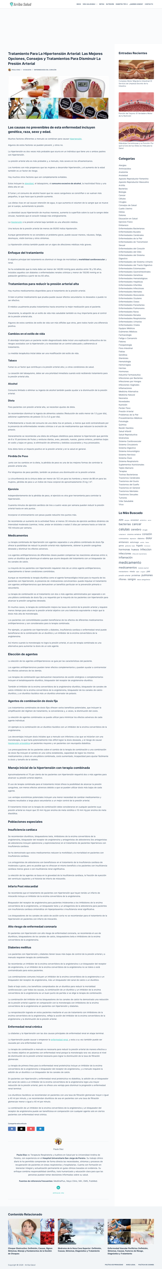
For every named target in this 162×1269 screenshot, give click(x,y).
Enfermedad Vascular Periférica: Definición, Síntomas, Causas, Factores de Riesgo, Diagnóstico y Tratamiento (128, 1251)
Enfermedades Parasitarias (132, 305)
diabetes (141, 538)
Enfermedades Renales (130, 315)
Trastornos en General (129, 488)
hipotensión (16, 222)
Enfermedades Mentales (130, 292)
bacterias (125, 524)
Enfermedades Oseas (129, 301)
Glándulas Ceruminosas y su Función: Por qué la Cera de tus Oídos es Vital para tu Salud (136, 145)
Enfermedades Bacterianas (132, 228)
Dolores (122, 215)
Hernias (122, 368)
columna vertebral (134, 534)
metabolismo (123, 572)
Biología (122, 192)
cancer (136, 524)
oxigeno (142, 572)
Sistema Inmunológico (129, 451)
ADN (121, 520)
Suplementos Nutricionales (131, 464)
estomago (134, 542)
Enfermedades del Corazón (45, 70)
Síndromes (124, 438)
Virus (121, 504)
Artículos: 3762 (58, 1193)
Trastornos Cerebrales (129, 478)
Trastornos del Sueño (129, 484)
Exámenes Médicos (128, 331)
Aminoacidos (125, 168)
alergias (127, 520)
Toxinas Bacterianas (128, 474)
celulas (124, 529)
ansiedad (135, 520)
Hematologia (125, 361)
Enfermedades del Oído (130, 252)
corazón (147, 534)
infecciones (125, 553)
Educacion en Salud (128, 218)
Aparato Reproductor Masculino (134, 182)
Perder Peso (124, 408)
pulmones (147, 575)
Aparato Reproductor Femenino (133, 179)
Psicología (123, 421)
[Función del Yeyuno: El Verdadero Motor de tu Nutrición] (136, 102)
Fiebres (122, 341)
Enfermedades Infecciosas (131, 288)
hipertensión (76, 139)
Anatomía (123, 172)
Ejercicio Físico (126, 222)
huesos (135, 549)
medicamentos (128, 567)
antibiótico (143, 520)
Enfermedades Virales (129, 325)
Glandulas (123, 358)
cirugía (144, 530)
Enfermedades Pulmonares (132, 308)
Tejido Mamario (126, 468)
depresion (133, 538)
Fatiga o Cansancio (128, 338)
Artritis (122, 185)
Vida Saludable (126, 501)
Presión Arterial (126, 411)
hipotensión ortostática (19, 743)
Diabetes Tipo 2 (122, 4)
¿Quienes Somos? (136, 4)
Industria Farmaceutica (130, 375)
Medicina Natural (127, 395)
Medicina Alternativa (128, 391)
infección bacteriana (139, 554)
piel (148, 571)
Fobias (122, 351)
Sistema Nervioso (127, 455)
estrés (142, 542)
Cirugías (122, 202)
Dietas (101, 4)
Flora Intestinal (126, 348)
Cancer (122, 195)
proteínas (136, 575)
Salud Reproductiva (128, 434)
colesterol (122, 534)
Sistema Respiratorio (128, 461)
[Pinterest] (31, 1129)
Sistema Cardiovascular (130, 441)
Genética (123, 355)
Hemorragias (125, 365)
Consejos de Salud (128, 205)
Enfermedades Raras (129, 312)
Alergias (122, 165)
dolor (149, 538)
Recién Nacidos (126, 428)
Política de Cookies (146, 1265)
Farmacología (125, 335)
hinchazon (147, 546)
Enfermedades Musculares (131, 295)
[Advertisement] (81, 26)
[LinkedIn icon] (58, 1187)
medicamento (130, 562)
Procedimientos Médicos (130, 418)
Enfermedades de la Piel (130, 238)
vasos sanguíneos (143, 579)
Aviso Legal (130, 1265)
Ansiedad (123, 175)
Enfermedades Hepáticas (131, 282)
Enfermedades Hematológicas (133, 278)
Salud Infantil (125, 431)
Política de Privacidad (114, 1265)
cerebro (136, 529)
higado (139, 545)
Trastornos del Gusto (129, 481)
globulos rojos (130, 546)
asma (149, 520)
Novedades (124, 401)
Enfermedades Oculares (130, 298)
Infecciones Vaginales (129, 385)
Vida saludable (89, 4)
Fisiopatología (125, 345)
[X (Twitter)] (21, 1129)
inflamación (126, 557)
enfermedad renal (59, 1039)
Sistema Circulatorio (128, 444)
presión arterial (124, 575)
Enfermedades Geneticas (131, 275)
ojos (137, 572)
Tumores (123, 498)
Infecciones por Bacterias (131, 378)
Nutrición (110, 4)
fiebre (147, 542)
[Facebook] (12, 1129)
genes (121, 546)
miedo (132, 571)
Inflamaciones (125, 388)
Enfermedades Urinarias (130, 322)
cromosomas (124, 538)
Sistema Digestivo (127, 448)
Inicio (79, 4)
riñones (122, 579)
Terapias (123, 471)
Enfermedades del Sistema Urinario (136, 262)
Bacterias (123, 189)
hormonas (124, 549)
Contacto (149, 4)
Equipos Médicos (127, 328)
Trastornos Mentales (128, 491)
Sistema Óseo (125, 458)
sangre (132, 579)
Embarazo (123, 225)
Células (122, 198)
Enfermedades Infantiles (130, 285)
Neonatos (123, 398)
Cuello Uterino (125, 208)
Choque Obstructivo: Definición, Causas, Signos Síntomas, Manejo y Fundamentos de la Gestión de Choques (30, 1251)
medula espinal (143, 568)
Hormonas (124, 371)
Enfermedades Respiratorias (132, 318)
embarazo (124, 542)
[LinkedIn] (40, 1129)
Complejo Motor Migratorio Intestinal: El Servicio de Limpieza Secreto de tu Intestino (135, 83)
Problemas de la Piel (128, 415)
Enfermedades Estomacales (132, 268)
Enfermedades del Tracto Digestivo (135, 265)
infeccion (145, 549)
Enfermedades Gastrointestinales (135, 272)
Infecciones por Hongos (130, 381)
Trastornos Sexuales (128, 494)
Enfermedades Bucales (130, 232)
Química (122, 425)
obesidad (29, 183)
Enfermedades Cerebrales (131, 235)
